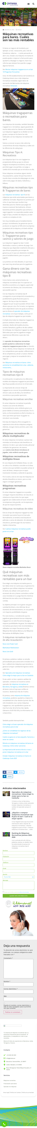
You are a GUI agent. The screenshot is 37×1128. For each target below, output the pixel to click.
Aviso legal (6, 1092)
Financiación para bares (10, 1083)
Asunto (5, 874)
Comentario (8, 958)
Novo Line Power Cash (10, 644)
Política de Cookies (15, 1092)
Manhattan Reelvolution (11, 648)
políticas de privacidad (24, 892)
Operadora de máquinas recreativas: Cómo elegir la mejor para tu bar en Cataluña (22, 795)
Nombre (5, 850)
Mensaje (5, 880)
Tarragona (13, 687)
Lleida (21, 687)
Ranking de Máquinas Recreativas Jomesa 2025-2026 (22, 835)
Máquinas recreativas (10, 1080)
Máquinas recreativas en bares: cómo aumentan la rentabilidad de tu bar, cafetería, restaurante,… (18, 364)
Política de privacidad (28, 1092)
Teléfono (5, 862)
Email (4, 868)
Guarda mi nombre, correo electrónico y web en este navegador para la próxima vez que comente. (17, 1007)
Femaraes (14, 86)
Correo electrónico (11, 989)
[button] (28, 4)
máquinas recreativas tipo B (15, 195)
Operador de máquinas (10, 1086)
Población (6, 856)
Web (5, 996)
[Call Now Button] (4, 1124)
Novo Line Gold (8, 652)
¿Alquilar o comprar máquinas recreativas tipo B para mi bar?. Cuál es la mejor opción (22, 815)
